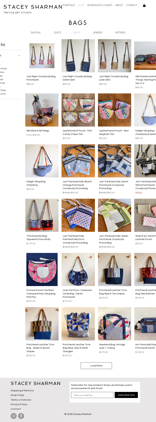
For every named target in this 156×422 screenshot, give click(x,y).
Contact (16, 409)
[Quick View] (41, 55)
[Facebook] (21, 416)
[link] (144, 5)
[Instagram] (14, 416)
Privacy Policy (19, 404)
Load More (96, 365)
